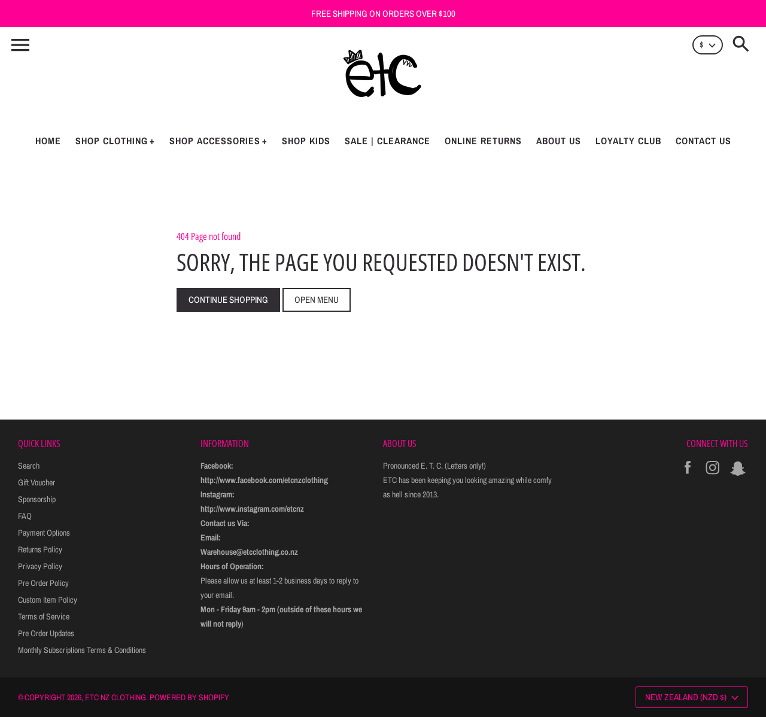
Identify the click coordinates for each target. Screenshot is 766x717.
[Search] (743, 45)
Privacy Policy (40, 566)
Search (28, 465)
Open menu (316, 299)
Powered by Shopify (189, 697)
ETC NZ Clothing (115, 697)
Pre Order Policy (43, 583)
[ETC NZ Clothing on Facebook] (687, 475)
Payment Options (44, 532)
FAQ (25, 516)
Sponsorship (37, 499)
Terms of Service (43, 616)
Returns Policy (40, 549)
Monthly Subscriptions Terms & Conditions (82, 650)
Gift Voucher (36, 482)
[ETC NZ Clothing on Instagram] (713, 475)
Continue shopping (228, 299)
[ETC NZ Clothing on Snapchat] (738, 475)
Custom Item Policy (47, 599)
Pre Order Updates (46, 633)
